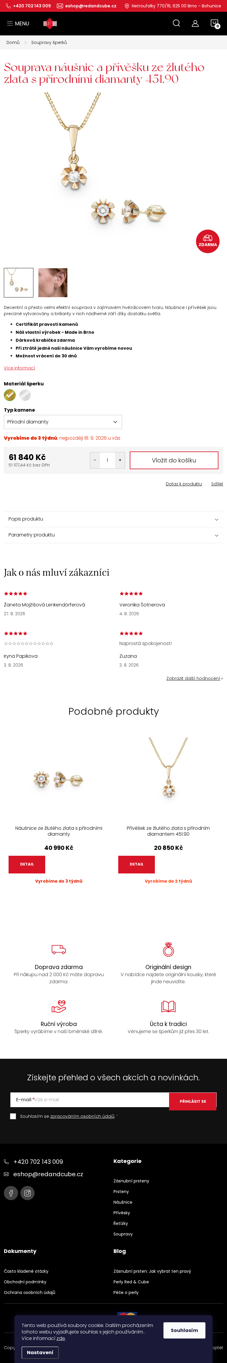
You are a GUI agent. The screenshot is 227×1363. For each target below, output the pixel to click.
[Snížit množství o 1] (95, 460)
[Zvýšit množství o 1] (120, 460)
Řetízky (121, 1223)
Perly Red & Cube (131, 1282)
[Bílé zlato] (25, 395)
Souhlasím (184, 1330)
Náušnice (123, 1202)
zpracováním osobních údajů (82, 1116)
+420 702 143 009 (38, 1162)
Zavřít (37, 482)
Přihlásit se (193, 1101)
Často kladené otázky (26, 1271)
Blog (120, 1251)
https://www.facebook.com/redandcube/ (11, 1193)
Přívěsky (122, 1212)
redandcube (27, 1193)
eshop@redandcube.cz (48, 1174)
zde (60, 1338)
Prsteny (121, 1191)
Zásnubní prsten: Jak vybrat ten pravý (152, 1271)
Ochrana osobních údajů (29, 1292)
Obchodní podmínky (25, 1282)
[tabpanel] (59, 815)
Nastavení (40, 1352)
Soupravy (123, 1234)
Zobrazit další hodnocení (193, 678)
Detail (27, 864)
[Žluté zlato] (10, 395)
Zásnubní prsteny (131, 1181)
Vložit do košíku (174, 460)
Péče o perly (126, 1292)
